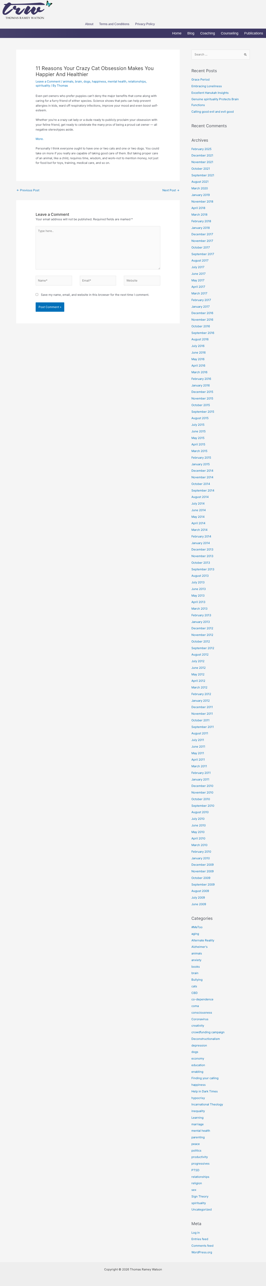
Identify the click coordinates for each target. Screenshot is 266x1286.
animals (68, 81)
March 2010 (199, 845)
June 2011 (198, 746)
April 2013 (198, 602)
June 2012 (198, 668)
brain (78, 81)
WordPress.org (201, 1252)
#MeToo (197, 927)
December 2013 (202, 549)
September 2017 (202, 254)
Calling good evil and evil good (212, 111)
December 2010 (202, 786)
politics (196, 1150)
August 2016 (200, 339)
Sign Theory (199, 1196)
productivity (199, 1157)
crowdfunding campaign (208, 1032)
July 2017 (197, 267)
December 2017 (202, 234)
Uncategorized (201, 1209)
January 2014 (200, 543)
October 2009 (200, 878)
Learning (197, 1117)
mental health (117, 81)
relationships (137, 81)
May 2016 (197, 359)
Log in (195, 1232)
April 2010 (198, 838)
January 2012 (200, 700)
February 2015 (201, 457)
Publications (253, 33)
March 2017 (199, 293)
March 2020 (199, 188)
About (89, 24)
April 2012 (198, 681)
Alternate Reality (202, 940)
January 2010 (200, 858)
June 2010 (198, 825)
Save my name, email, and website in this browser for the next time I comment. (95, 295)
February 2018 (201, 221)
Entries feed (199, 1239)
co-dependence (202, 999)
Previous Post (28, 190)
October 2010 (200, 799)
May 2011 (197, 753)
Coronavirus (199, 1019)
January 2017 (200, 306)
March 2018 (199, 214)
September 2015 (202, 411)
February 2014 (201, 536)
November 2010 (202, 792)
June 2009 (198, 904)
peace (195, 1144)
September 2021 (202, 175)
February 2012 (201, 694)
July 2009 (198, 897)
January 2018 (200, 228)
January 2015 (200, 464)
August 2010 (200, 812)
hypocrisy (198, 1098)
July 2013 (198, 582)
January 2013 (200, 622)
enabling (197, 1072)
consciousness (201, 1012)
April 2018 (198, 208)
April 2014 (198, 523)
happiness (99, 81)
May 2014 (198, 517)
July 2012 (197, 661)
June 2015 (198, 431)
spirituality (43, 85)
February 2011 (201, 773)
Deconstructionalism (205, 1039)
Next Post (170, 190)
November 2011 (202, 713)
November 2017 (202, 241)
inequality (198, 1111)
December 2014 (202, 470)
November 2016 (202, 319)
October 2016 (200, 326)
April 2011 (198, 759)
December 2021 (202, 155)
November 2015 (202, 398)
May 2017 (197, 280)
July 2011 (197, 740)
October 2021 (200, 168)
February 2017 (201, 300)
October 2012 (200, 641)
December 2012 (202, 628)
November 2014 (202, 477)
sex (193, 1190)
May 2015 (197, 438)
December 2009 (202, 864)
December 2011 (202, 707)
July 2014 (198, 503)
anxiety (196, 960)
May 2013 (198, 595)
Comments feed (202, 1245)
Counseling (229, 33)
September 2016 (202, 333)
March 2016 (199, 372)
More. (40, 139)
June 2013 (198, 589)
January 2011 (200, 779)
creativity (197, 1025)
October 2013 (200, 562)
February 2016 (201, 379)
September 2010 (202, 806)
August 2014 (200, 497)
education (198, 1065)
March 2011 (199, 766)
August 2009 (200, 891)
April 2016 (198, 365)
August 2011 (199, 733)
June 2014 (198, 510)
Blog (190, 33)
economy (197, 1058)
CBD (194, 993)
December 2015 (202, 392)
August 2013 (200, 576)
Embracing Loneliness (206, 86)
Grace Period (200, 79)
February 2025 (201, 149)
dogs (87, 81)
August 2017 (200, 260)
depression (199, 1045)
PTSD (195, 1170)
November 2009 (202, 871)
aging (195, 934)
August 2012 (200, 654)
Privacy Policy (145, 24)
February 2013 (201, 615)
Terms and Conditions (114, 24)
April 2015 (198, 444)
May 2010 (197, 832)
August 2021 (200, 181)
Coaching (207, 33)
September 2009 (203, 884)
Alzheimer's (199, 947)
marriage (197, 1124)
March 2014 (199, 530)
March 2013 (199, 608)
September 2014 (202, 490)
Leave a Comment (48, 81)
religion (196, 1183)
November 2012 (202, 635)
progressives (200, 1163)
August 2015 (200, 418)
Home (176, 33)
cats (194, 986)
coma (195, 1006)
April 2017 (198, 287)
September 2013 (202, 569)
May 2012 (197, 674)
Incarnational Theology (207, 1104)
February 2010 (201, 851)
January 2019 (200, 195)
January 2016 (200, 385)
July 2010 (197, 819)
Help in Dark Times (204, 1091)
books (195, 966)
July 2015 (197, 425)
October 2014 (200, 484)
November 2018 (202, 201)
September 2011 (202, 727)
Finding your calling (204, 1078)
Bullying (197, 979)
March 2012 (199, 687)
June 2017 (198, 274)
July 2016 (197, 346)
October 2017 (200, 247)
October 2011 (200, 720)
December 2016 (202, 313)
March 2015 (199, 451)
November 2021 (202, 162)
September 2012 (202, 648)
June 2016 (198, 352)
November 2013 (202, 556)
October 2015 (200, 405)
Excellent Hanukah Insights (210, 93)
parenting (198, 1137)
